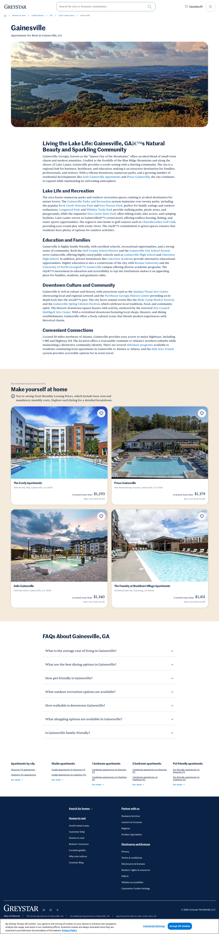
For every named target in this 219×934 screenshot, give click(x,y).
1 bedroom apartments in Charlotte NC (109, 778)
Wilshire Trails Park (99, 209)
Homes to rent (18, 15)
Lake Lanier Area (66, 15)
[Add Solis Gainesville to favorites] (101, 516)
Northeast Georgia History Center (127, 296)
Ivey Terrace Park (111, 205)
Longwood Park (69, 209)
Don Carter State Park (101, 214)
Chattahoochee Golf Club (158, 222)
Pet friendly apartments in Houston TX (186, 770)
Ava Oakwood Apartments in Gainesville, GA (90, 916)
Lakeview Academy (120, 259)
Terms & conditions (131, 857)
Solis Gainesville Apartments (101, 177)
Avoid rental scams (79, 825)
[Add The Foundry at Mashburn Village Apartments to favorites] (202, 516)
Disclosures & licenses (133, 864)
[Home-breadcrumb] (5, 16)
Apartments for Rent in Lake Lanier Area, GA (136, 916)
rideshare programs (140, 345)
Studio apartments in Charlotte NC (68, 774)
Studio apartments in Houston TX (68, 769)
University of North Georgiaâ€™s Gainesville (72, 267)
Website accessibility (132, 882)
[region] (109, 926)
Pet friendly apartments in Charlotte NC (186, 778)
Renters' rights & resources (135, 870)
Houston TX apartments (23, 769)
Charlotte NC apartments (23, 774)
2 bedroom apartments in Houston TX (149, 770)
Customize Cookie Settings (135, 888)
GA (51, 15)
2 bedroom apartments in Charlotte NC (145, 778)
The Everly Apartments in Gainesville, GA (45, 916)
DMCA (124, 876)
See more (15, 780)
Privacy (125, 851)
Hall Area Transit (163, 349)
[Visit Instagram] (43, 910)
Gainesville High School (140, 255)
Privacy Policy (69, 930)
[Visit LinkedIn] (50, 910)
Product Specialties (131, 834)
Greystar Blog (76, 862)
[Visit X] (57, 910)
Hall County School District (100, 250)
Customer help (77, 832)
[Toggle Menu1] (210, 6)
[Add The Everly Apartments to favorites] (101, 413)
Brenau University (147, 263)
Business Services (130, 816)
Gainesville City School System (150, 250)
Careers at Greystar (131, 822)
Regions (125, 828)
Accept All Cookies (180, 926)
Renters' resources (79, 844)
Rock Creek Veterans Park (76, 205)
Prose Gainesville (138, 177)
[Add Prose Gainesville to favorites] (202, 413)
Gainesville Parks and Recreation (89, 201)
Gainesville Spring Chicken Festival (76, 304)
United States (38, 15)
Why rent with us (78, 856)
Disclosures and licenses (135, 844)
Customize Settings (154, 926)
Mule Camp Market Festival (156, 300)
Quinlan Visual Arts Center (150, 291)
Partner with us (130, 808)
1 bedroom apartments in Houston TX (109, 770)
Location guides (77, 850)
